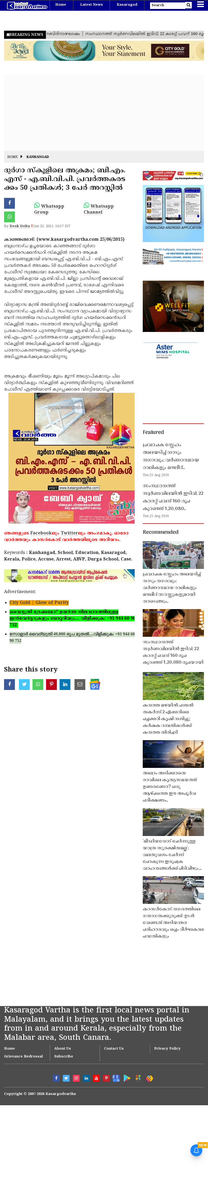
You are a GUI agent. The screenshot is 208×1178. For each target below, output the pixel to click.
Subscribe (63, 1056)
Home (60, 5)
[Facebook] (56, 1078)
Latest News (91, 5)
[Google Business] (114, 1077)
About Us (62, 1049)
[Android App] (125, 1077)
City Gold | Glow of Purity (39, 603)
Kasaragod (127, 5)
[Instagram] (76, 1078)
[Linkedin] (86, 1078)
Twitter (69, 533)
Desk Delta (19, 226)
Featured (153, 432)
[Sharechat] (148, 1077)
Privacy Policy (167, 1049)
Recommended (160, 532)
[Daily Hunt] (137, 1077)
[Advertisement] (104, 113)
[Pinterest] (106, 1078)
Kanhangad (38, 157)
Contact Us (114, 1049)
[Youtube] (96, 1078)
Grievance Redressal (23, 1056)
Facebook (41, 533)
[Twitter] (66, 1078)
